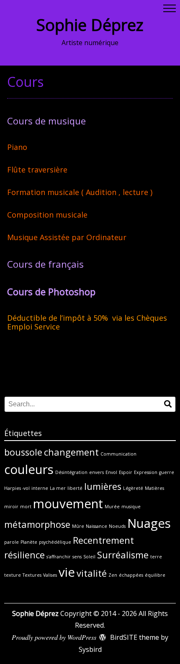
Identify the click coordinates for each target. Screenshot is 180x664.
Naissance (96, 526)
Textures (32, 575)
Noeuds (117, 526)
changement (71, 452)
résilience (24, 555)
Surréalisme (123, 555)
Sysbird (90, 649)
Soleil (89, 557)
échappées (131, 575)
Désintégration (71, 472)
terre (156, 557)
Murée (112, 506)
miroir (11, 506)
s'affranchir (58, 557)
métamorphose (37, 524)
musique (131, 506)
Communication (118, 454)
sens (77, 557)
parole (11, 542)
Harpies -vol (17, 488)
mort (25, 506)
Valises (50, 575)
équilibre (155, 575)
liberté (74, 488)
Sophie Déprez (90, 24)
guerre (166, 472)
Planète (29, 542)
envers (96, 472)
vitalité (92, 573)
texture (12, 575)
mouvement (68, 503)
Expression (145, 472)
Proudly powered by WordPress (54, 637)
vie (67, 572)
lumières (102, 486)
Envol (111, 472)
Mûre (78, 526)
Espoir (125, 472)
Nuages (149, 523)
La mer (58, 488)
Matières (154, 488)
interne (39, 488)
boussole (23, 452)
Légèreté (133, 488)
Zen (112, 575)
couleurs (29, 469)
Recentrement (103, 540)
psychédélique (55, 542)
